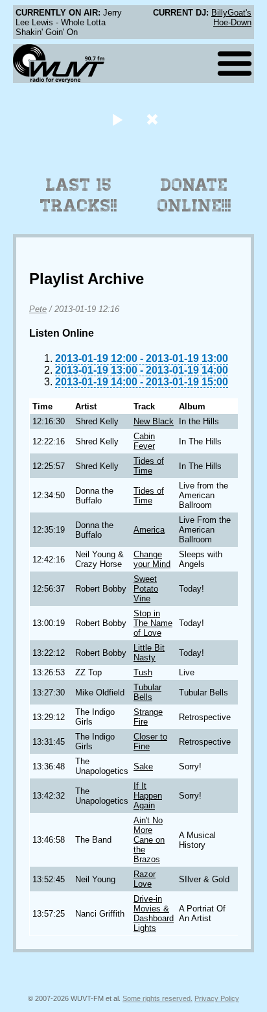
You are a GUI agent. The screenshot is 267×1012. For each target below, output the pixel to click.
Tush (143, 672)
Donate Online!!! (194, 195)
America (149, 530)
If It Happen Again (148, 795)
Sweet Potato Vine (146, 588)
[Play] (117, 119)
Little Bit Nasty (149, 652)
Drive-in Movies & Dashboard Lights (154, 913)
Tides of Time (149, 466)
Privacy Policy (216, 998)
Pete (38, 309)
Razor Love (145, 879)
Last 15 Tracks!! (78, 195)
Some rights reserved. (157, 998)
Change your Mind (152, 559)
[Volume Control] (153, 119)
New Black (154, 421)
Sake (143, 766)
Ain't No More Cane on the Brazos (149, 839)
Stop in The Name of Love (153, 623)
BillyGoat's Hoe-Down (231, 17)
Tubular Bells (147, 692)
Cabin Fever (144, 441)
